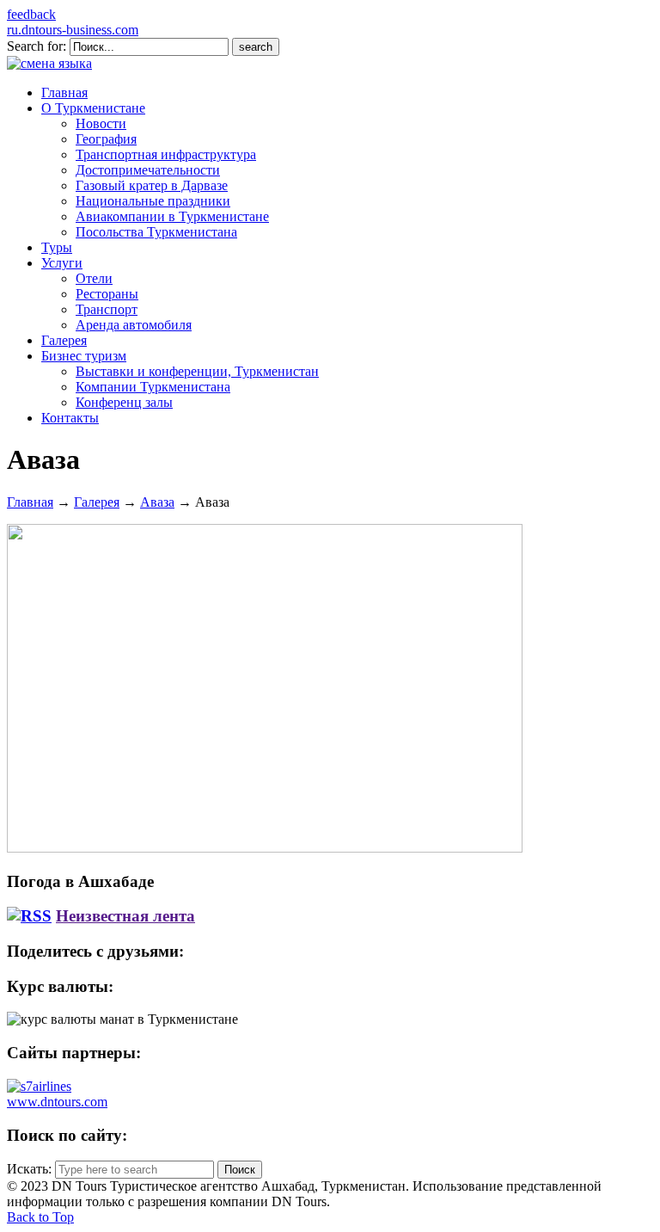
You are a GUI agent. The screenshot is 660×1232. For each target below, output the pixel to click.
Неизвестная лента (125, 916)
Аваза (157, 502)
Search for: (36, 46)
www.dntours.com (57, 1101)
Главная (30, 502)
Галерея (96, 502)
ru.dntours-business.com (72, 29)
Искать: (29, 1168)
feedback (31, 14)
